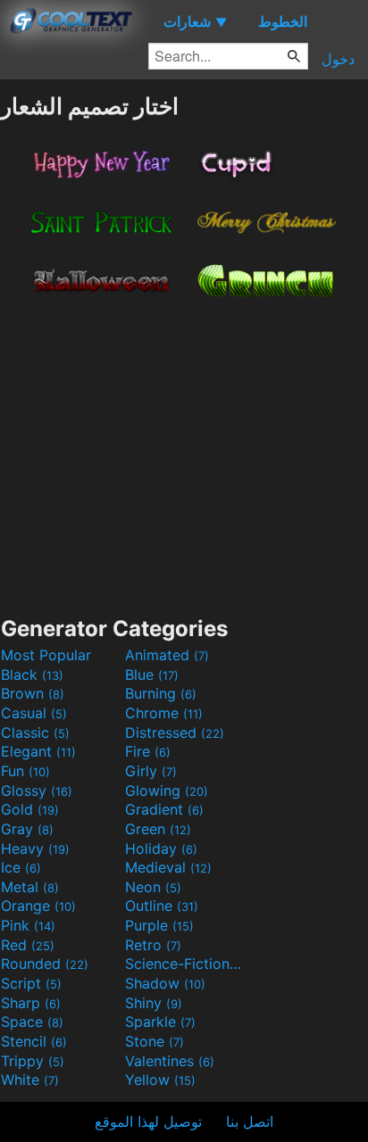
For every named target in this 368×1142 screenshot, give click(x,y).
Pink (28, 925)
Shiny (153, 1003)
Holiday (161, 848)
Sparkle (160, 1021)
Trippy (32, 1061)
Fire (148, 751)
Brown (32, 693)
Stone (154, 1041)
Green (158, 829)
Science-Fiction (185, 963)
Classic (35, 732)
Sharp (31, 1003)
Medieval (168, 867)
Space (32, 1021)
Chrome (164, 713)
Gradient (164, 809)
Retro (153, 945)
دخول (338, 59)
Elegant (38, 751)
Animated (167, 655)
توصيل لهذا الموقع (148, 1121)
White (30, 1079)
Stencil (34, 1041)
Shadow (165, 983)
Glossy (36, 790)
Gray (27, 829)
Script (31, 983)
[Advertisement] (184, 451)
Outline (161, 905)
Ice (21, 867)
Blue (152, 674)
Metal (30, 887)
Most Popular (46, 655)
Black (32, 674)
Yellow (160, 1079)
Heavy (35, 848)
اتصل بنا (249, 1121)
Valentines (169, 1061)
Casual (34, 713)
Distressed (174, 732)
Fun (25, 771)
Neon (153, 887)
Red (27, 945)
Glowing (166, 790)
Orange (38, 905)
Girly (151, 771)
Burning (161, 693)
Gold (30, 809)
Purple (159, 925)
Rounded (44, 963)
